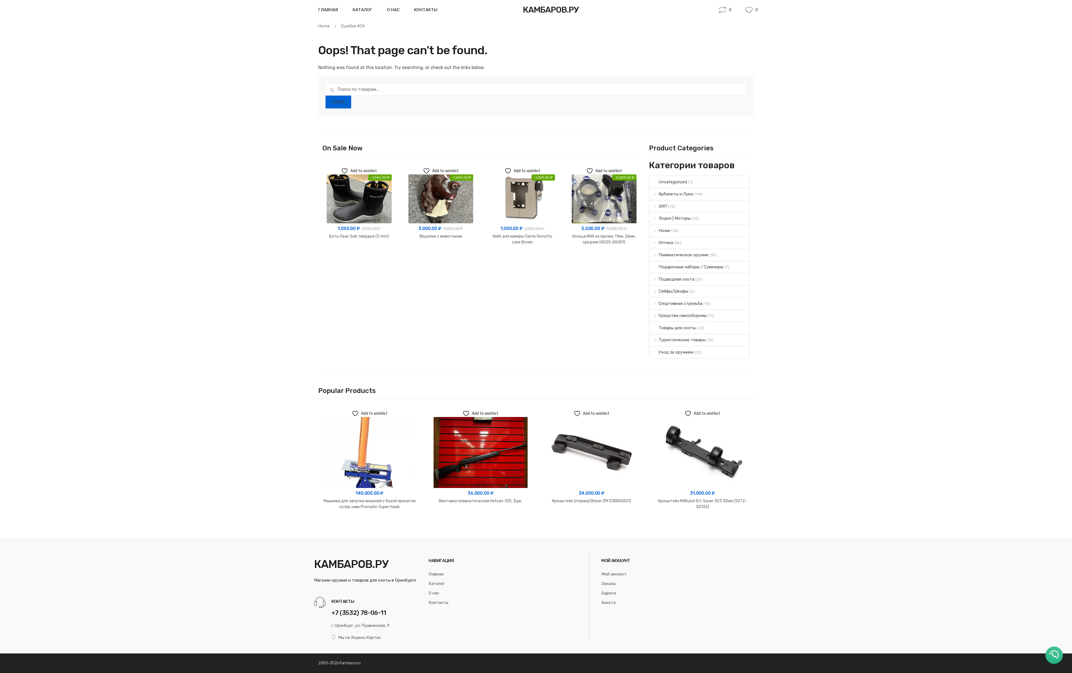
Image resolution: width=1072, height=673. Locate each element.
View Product (359, 254)
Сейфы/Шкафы (673, 291)
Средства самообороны (683, 315)
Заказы (608, 583)
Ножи (664, 230)
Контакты (425, 9)
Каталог (362, 9)
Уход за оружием (676, 352)
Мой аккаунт (614, 574)
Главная (328, 9)
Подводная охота (676, 279)
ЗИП (663, 206)
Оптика (666, 242)
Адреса (608, 593)
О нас (393, 9)
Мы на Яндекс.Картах (359, 637)
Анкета (608, 602)
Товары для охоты (677, 327)
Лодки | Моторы (675, 218)
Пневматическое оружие (684, 254)
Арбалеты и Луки (676, 193)
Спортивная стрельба (680, 303)
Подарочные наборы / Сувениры (691, 266)
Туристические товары (682, 339)
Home (324, 26)
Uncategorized (673, 181)
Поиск (338, 102)
